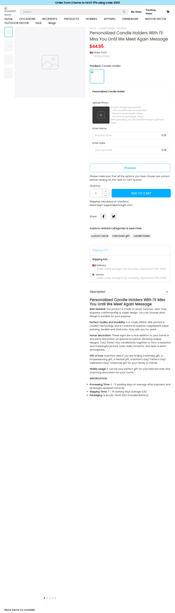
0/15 (163, 135)
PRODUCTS (71, 19)
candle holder (142, 236)
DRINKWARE (130, 19)
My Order (136, 11)
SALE (39, 23)
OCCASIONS (27, 19)
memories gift (121, 236)
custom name (99, 236)
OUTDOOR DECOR (16, 23)
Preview (130, 168)
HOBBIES (91, 19)
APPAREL (110, 19)
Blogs (52, 23)
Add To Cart (141, 193)
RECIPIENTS (49, 19)
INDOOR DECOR (155, 19)
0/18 (163, 150)
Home (8, 19)
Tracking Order (151, 12)
